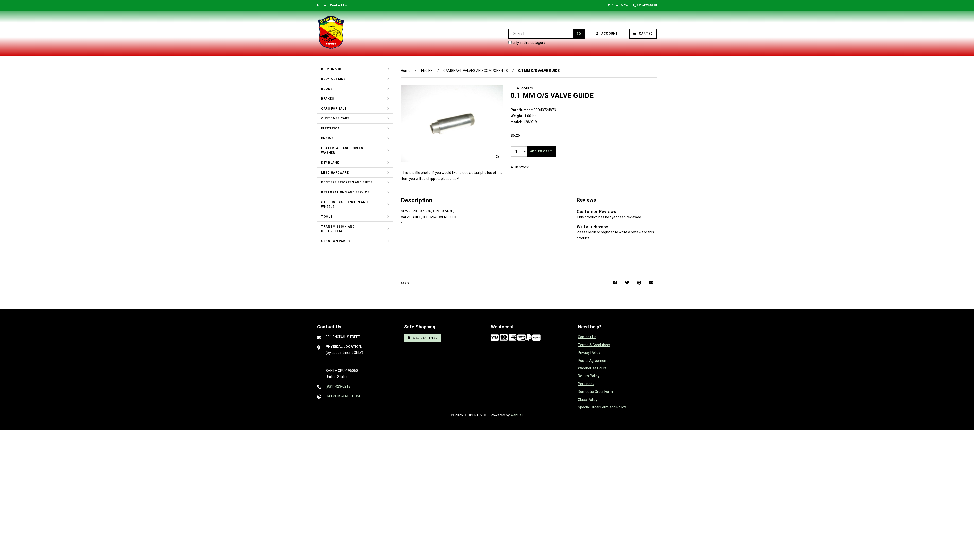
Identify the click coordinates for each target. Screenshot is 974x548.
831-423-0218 (646, 5)
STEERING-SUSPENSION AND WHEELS (344, 204)
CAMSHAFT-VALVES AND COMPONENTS (475, 70)
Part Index (586, 384)
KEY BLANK (330, 162)
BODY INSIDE (331, 69)
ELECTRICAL (331, 128)
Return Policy (588, 376)
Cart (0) (645, 33)
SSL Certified (424, 338)
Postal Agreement (593, 360)
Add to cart (541, 151)
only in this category (528, 43)
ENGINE (327, 138)
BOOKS (327, 89)
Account (609, 33)
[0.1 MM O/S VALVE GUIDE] (452, 123)
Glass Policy (587, 400)
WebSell (516, 415)
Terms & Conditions (594, 345)
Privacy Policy (589, 353)
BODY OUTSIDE (333, 79)
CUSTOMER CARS (335, 118)
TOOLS (327, 216)
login (592, 232)
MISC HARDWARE (335, 172)
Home (321, 5)
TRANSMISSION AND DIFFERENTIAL (337, 229)
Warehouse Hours (592, 368)
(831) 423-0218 (338, 386)
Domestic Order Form (595, 392)
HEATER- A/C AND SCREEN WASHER (342, 150)
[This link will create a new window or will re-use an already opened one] (615, 283)
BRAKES (327, 98)
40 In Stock (520, 167)
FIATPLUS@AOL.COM (343, 396)
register (607, 232)
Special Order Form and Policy (602, 407)
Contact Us (338, 5)
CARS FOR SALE (333, 108)
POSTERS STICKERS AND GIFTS (346, 182)
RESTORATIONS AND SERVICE (345, 192)
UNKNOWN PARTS (335, 241)
